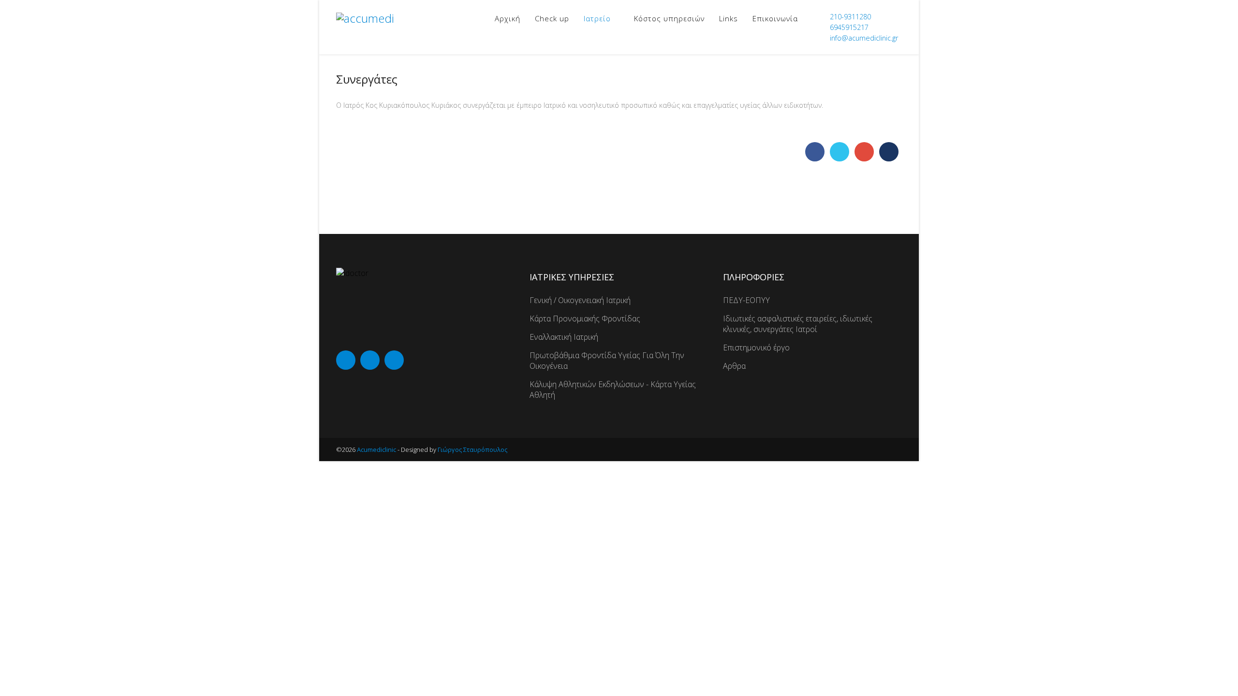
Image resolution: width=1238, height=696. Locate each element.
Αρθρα (734, 366)
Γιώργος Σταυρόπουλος (472, 449)
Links (728, 18)
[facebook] (345, 360)
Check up (552, 18)
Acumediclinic (376, 449)
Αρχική (507, 18)
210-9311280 (850, 16)
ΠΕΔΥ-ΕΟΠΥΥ (746, 300)
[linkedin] (394, 360)
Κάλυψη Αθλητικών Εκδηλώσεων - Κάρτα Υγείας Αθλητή (613, 389)
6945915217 (849, 27)
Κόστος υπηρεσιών (669, 18)
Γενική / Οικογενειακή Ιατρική (580, 300)
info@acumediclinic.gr (864, 38)
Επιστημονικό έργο (756, 347)
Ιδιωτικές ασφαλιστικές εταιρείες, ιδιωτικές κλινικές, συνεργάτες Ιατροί (797, 323)
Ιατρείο (597, 18)
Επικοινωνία (775, 18)
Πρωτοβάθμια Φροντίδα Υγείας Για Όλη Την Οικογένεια (607, 360)
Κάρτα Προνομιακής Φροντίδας (585, 318)
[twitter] (370, 360)
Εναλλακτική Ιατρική (564, 337)
